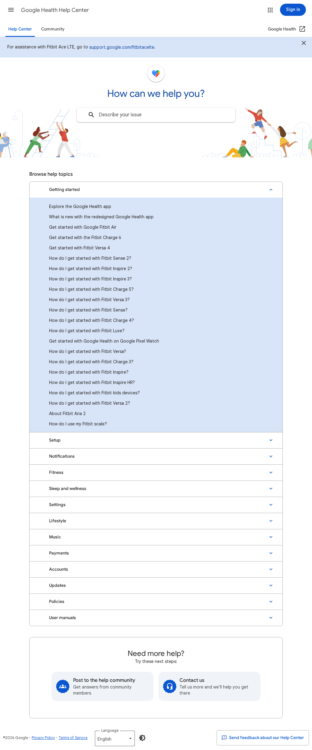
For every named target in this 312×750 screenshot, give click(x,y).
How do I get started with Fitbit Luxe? (87, 330)
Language (110, 730)
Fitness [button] (56, 472)
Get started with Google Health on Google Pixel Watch (104, 341)
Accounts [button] (58, 569)
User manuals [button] (62, 617)
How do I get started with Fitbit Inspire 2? (90, 268)
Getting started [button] (64, 189)
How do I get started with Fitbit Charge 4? (91, 320)
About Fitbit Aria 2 (67, 413)
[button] (11, 9)
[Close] (303, 44)
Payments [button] (59, 553)
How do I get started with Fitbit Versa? (87, 351)
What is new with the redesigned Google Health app (101, 217)
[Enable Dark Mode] (142, 738)
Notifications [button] (62, 456)
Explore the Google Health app (80, 206)
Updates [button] (57, 585)
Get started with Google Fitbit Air (82, 227)
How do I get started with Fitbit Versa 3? (89, 299)
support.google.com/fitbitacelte (121, 47)
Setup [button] (55, 440)
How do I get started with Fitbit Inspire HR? (92, 382)
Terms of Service (72, 737)
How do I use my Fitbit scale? (78, 424)
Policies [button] (56, 601)
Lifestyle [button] (57, 520)
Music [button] (55, 537)
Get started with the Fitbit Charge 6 (85, 237)
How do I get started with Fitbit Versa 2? (89, 403)
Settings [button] (57, 504)
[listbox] (115, 738)
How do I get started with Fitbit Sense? (88, 310)
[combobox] (156, 114)
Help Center (20, 29)
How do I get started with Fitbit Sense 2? (90, 258)
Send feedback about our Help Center (266, 737)
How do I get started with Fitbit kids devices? (94, 393)
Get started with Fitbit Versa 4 (79, 248)
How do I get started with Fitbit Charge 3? (91, 361)
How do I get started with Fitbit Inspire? (89, 372)
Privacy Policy (43, 737)
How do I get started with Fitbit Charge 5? (91, 289)
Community (53, 29)
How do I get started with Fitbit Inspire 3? (90, 279)
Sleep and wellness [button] (67, 488)
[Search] (91, 114)
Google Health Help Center (55, 10)
